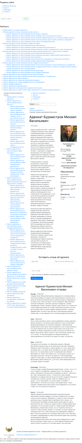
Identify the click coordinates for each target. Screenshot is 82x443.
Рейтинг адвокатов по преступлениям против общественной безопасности (30, 53)
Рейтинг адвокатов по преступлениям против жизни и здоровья (26, 34)
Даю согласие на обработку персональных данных (48, 274)
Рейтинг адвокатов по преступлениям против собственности (25, 45)
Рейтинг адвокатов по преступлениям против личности (21, 32)
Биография (34, 126)
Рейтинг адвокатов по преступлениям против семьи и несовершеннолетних (30, 41)
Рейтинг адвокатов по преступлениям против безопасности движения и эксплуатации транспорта (38, 59)
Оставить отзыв (37, 278)
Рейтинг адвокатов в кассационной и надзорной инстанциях (22, 88)
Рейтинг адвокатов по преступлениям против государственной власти (25, 63)
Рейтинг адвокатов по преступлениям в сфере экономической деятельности (31, 47)
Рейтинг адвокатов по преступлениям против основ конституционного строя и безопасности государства (40, 65)
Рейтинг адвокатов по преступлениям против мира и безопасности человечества (29, 76)
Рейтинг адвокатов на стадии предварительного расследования (23, 82)
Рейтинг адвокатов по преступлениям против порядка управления (27, 72)
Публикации (7, 10)
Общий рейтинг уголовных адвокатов (15, 30)
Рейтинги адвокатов (9, 6)
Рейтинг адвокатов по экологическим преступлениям (23, 57)
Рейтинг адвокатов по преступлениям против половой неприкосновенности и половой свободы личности (40, 38)
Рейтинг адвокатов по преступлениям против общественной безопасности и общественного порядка (35, 51)
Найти (26, 19)
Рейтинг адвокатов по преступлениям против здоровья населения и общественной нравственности (38, 55)
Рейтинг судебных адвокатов (12, 84)
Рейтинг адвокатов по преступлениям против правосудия (24, 70)
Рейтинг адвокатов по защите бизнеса (15, 78)
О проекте (6, 11)
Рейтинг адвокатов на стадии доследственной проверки (21, 80)
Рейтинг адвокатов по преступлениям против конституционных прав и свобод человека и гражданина (39, 39)
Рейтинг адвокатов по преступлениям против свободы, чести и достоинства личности (34, 36)
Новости (6, 8)
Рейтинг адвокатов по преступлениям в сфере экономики (21, 43)
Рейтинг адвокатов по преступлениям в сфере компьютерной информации (30, 61)
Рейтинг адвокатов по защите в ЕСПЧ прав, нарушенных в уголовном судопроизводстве (31, 90)
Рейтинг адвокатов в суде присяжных (15, 86)
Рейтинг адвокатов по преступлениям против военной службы (23, 74)
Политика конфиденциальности (27, 435)
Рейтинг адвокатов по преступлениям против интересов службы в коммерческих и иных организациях (39, 49)
